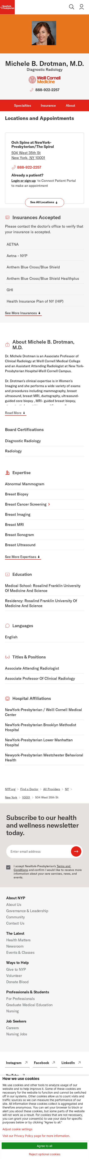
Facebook (41, 1063)
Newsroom (15, 946)
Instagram (14, 1063)
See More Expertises (20, 557)
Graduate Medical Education (29, 1004)
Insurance (48, 105)
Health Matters (18, 940)
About (70, 105)
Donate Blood (17, 981)
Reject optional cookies (44, 1154)
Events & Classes (20, 952)
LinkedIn (68, 1063)
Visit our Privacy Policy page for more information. (36, 1135)
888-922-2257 (47, 89)
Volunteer (14, 975)
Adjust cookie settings (17, 1129)
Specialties (22, 105)
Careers (12, 1027)
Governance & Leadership (27, 910)
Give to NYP (16, 969)
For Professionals (20, 998)
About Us (13, 904)
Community (15, 917)
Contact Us (15, 923)
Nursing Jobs (16, 1034)
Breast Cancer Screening (26, 504)
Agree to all (44, 1146)
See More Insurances (21, 313)
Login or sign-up (23, 181)
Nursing (12, 1011)
